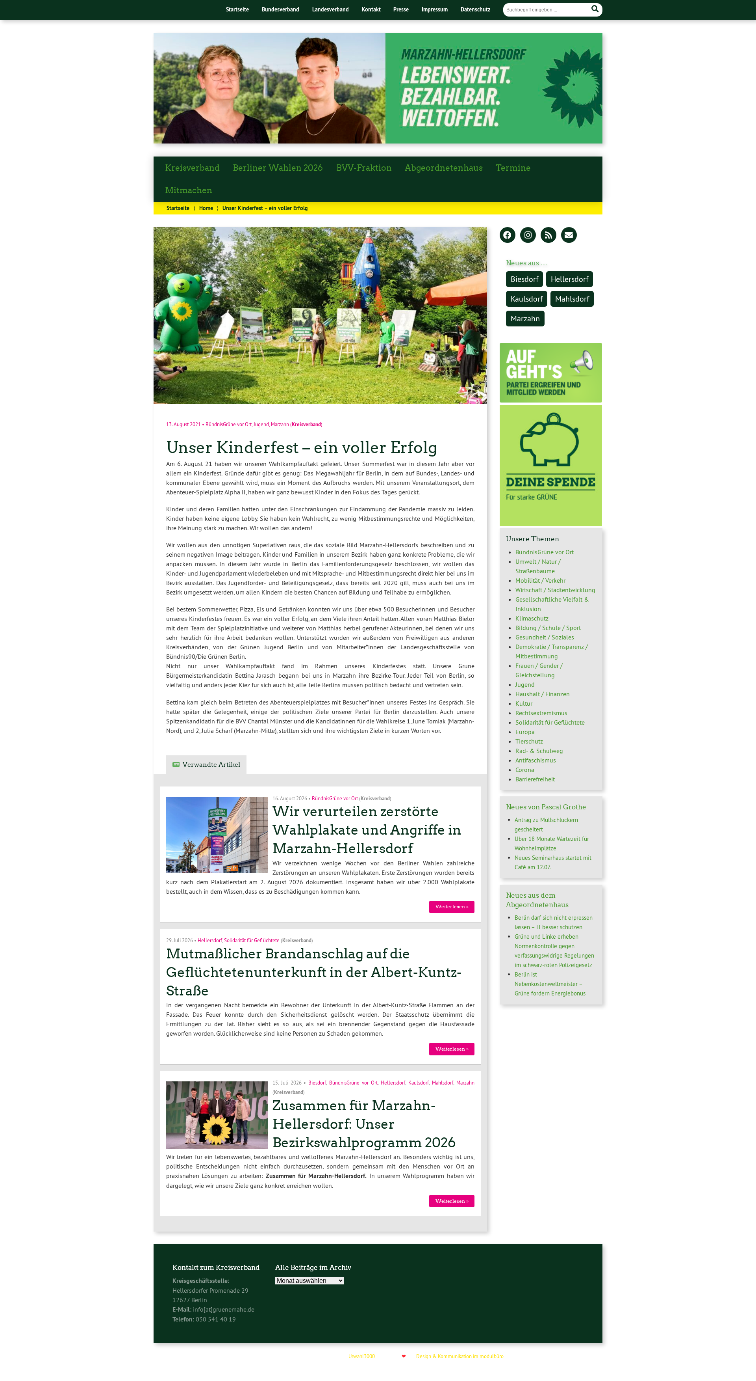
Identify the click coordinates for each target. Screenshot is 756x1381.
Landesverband (330, 9)
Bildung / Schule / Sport (548, 628)
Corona (524, 769)
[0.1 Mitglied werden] (551, 400)
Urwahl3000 (361, 1356)
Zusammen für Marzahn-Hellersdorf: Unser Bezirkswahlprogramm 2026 (364, 1124)
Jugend (261, 424)
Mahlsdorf (442, 1082)
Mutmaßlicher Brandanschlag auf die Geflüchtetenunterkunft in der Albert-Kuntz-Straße (313, 972)
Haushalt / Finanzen (542, 694)
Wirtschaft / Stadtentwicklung (555, 590)
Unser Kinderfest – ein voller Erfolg (301, 447)
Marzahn (280, 424)
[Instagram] (528, 236)
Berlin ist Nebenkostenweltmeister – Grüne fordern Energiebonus (550, 984)
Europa (525, 732)
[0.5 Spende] (551, 523)
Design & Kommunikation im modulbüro (460, 1356)
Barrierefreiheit (535, 779)
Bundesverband (280, 9)
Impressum (435, 9)
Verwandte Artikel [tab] (211, 764)
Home (206, 208)
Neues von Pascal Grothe (546, 807)
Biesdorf (317, 1082)
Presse (401, 9)
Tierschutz (529, 741)
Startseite (237, 9)
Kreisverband (192, 168)
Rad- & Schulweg (539, 751)
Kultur (523, 703)
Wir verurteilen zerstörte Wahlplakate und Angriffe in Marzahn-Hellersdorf (366, 830)
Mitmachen (188, 190)
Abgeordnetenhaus (444, 168)
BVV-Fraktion (364, 168)
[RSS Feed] (548, 236)
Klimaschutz (531, 618)
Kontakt (371, 9)
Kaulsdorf (418, 1082)
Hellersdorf (210, 940)
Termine (513, 168)
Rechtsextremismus (541, 713)
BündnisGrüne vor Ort (229, 424)
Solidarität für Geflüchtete (252, 940)
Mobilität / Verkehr (540, 580)
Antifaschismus (535, 760)
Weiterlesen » (452, 906)
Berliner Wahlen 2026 (278, 168)
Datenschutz (475, 9)
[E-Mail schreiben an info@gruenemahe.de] (569, 236)
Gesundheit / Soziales (544, 637)
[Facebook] (507, 236)
